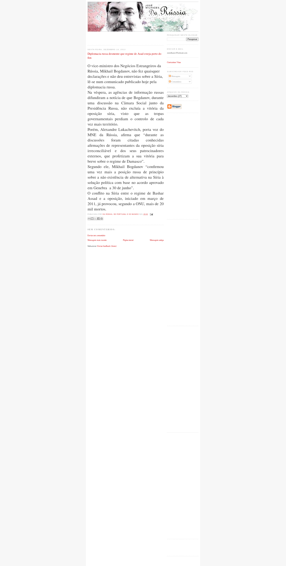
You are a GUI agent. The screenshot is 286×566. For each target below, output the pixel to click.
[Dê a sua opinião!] (92, 218)
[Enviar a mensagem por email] (89, 218)
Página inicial (128, 240)
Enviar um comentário (96, 235)
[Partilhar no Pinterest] (101, 218)
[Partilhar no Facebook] (98, 218)
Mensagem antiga (157, 240)
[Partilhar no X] (95, 218)
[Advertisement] (107, 37)
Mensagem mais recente (97, 240)
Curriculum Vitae (174, 62)
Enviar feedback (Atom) (107, 246)
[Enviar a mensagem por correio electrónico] (151, 214)
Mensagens (175, 76)
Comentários (176, 81)
